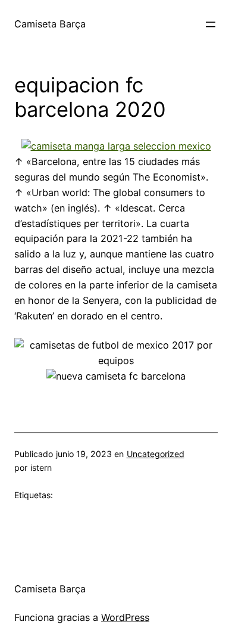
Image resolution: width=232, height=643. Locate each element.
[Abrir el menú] (210, 24)
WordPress (125, 617)
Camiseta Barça (50, 24)
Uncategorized (155, 454)
